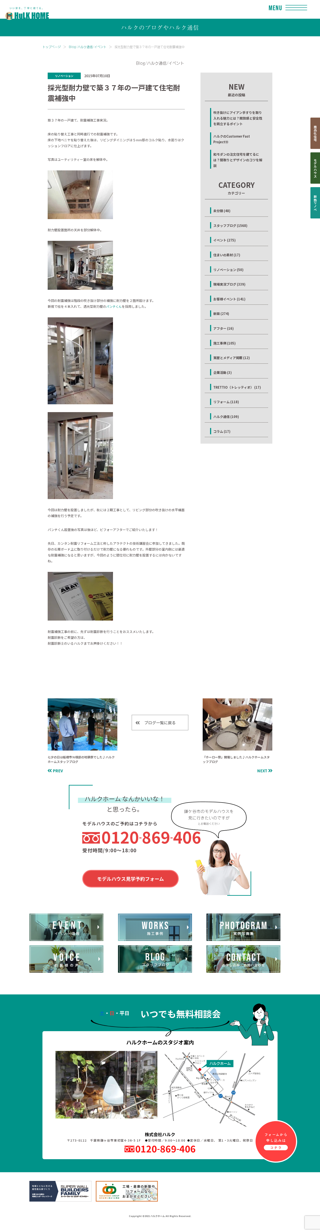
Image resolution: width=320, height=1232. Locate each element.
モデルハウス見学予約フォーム (130, 878)
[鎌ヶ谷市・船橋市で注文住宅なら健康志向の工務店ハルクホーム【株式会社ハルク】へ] (24, 9)
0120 (151, 837)
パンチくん (114, 306)
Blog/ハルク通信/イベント (87, 47)
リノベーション (64, 76)
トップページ (51, 47)
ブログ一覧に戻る (160, 722)
